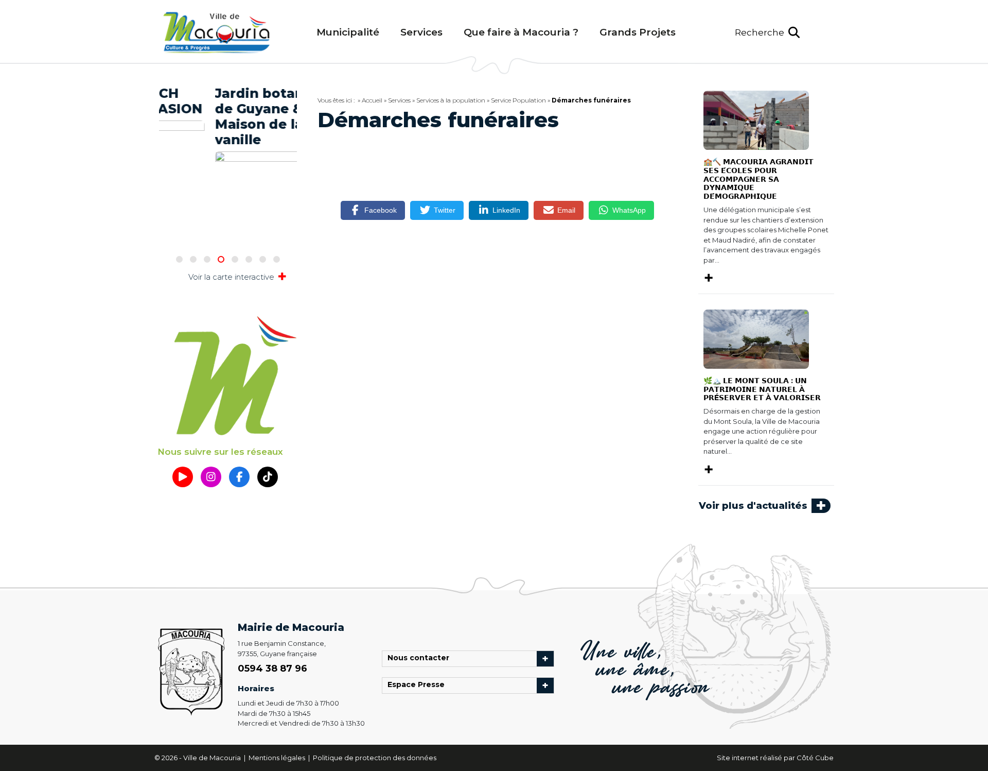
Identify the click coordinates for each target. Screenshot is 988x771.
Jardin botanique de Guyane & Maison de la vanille (227, 116)
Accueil (372, 100)
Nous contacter (420, 659)
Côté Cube (815, 757)
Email (566, 210)
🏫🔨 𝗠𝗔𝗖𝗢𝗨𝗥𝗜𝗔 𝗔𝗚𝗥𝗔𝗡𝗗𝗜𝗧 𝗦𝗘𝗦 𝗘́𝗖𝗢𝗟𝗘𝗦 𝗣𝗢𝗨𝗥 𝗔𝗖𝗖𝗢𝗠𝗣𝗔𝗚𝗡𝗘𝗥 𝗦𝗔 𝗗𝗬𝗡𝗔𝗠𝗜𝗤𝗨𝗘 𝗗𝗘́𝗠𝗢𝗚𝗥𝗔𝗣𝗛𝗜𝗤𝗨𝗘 (758, 179)
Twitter (444, 210)
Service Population (518, 100)
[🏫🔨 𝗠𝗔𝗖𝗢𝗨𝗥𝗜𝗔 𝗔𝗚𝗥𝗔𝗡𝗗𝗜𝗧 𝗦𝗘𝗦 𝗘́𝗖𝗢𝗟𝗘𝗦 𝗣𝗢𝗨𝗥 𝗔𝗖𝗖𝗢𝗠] (756, 119)
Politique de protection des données (374, 757)
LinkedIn (506, 210)
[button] (767, 32)
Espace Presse (418, 685)
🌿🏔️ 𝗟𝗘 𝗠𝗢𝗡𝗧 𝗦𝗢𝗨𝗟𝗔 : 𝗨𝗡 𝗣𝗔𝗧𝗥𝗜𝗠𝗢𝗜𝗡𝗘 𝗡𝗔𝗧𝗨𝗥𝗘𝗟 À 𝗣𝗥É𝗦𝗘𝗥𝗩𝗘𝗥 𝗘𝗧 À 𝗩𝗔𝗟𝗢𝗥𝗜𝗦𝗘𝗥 (762, 389)
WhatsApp (629, 210)
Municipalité (347, 32)
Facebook (380, 210)
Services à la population (450, 100)
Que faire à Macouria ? (521, 32)
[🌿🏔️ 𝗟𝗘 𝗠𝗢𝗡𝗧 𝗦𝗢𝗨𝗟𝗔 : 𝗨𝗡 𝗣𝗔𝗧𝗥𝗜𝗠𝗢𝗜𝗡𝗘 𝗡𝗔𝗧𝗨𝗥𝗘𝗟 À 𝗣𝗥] (756, 338)
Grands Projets (637, 32)
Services (421, 32)
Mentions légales (278, 757)
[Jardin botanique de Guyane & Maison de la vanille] (230, 176)
